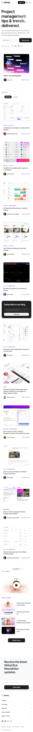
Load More (16, 569)
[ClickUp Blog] (6, 2)
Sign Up (21, 2)
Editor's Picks (6, 716)
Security (8, 726)
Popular (15, 97)
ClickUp (4, 700)
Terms (22, 726)
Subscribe (25, 40)
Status (3, 726)
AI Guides (4, 704)
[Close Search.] (27, 3)
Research (4, 708)
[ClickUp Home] (5, 696)
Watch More (16, 640)
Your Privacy (15, 726)
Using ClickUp (6, 712)
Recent (8, 97)
